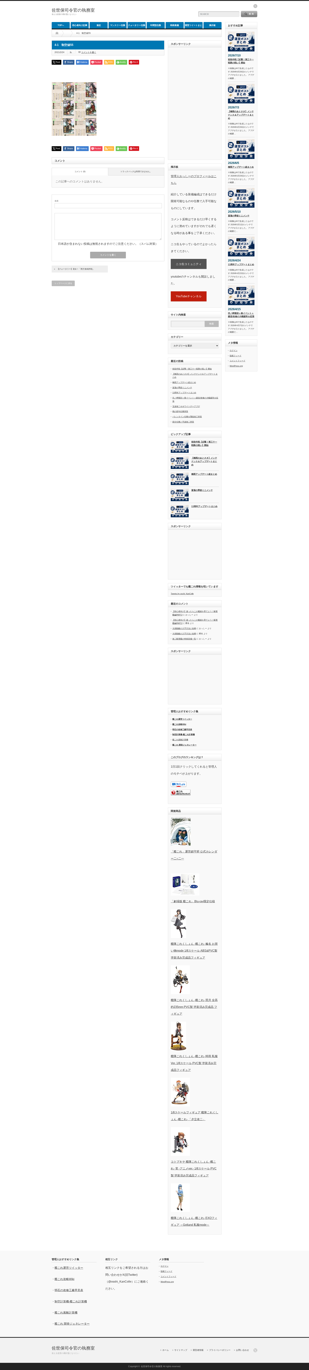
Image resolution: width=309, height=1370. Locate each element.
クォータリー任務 (136, 25)
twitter (255, 6)
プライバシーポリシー (219, 1350)
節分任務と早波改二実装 (183, 422)
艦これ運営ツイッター (182, 719)
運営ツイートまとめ (193, 26)
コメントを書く (88, 52)
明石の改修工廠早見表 (182, 729)
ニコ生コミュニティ (189, 264)
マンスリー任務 (117, 25)
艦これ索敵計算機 (180, 740)
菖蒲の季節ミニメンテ (182, 387)
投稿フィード (235, 356)
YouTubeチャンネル (189, 296)
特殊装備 (174, 25)
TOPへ (61, 25)
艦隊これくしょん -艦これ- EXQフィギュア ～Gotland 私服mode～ (194, 1221)
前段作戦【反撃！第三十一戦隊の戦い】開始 (192, 369)
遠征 (99, 25)
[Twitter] (255, 1350)
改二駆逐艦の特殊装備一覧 (184, 639)
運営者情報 (198, 1350)
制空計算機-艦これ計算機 (183, 734)
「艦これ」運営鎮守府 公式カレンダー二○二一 (194, 855)
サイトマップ (180, 1350)
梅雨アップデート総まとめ (184, 382)
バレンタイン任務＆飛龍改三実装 (187, 417)
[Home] (56, 33)
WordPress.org (236, 366)
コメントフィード (237, 361)
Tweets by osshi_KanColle (182, 594)
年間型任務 (155, 25)
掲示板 (212, 25)
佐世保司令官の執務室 (73, 10)
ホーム (165, 1350)
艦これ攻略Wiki (179, 724)
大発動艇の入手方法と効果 (184, 628)
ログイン (233, 350)
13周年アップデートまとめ (184, 393)
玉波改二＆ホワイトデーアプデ (186, 406)
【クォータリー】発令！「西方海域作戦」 (75, 269)
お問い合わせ (242, 1350)
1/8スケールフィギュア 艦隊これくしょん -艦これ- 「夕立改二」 (194, 1116)
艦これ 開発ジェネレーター (184, 745)
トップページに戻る (63, 283)
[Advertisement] (151, 11)
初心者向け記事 (79, 25)
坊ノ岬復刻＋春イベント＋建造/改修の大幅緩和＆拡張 (241, 315)
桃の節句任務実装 (180, 411)
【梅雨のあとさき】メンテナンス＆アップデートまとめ (204, 461)
